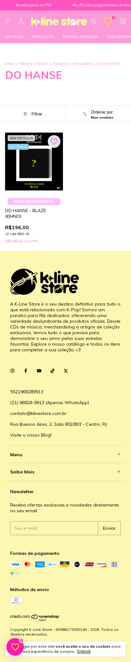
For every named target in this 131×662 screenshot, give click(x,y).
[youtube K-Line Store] (39, 371)
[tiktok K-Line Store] (52, 371)
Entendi (84, 651)
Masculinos (83, 63)
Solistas (60, 63)
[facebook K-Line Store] (26, 371)
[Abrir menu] (8, 21)
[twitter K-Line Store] (66, 371)
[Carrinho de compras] (123, 21)
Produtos (43, 36)
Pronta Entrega (80, 36)
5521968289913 (26, 392)
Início (10, 63)
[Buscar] (93, 21)
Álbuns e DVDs (34, 63)
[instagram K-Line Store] (12, 371)
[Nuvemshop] (34, 619)
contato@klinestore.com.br (38, 413)
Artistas (14, 36)
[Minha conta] (21, 21)
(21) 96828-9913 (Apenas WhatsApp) (49, 402)
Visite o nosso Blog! (31, 435)
